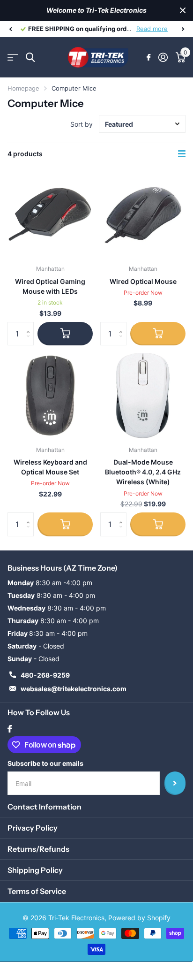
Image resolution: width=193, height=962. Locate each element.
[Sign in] (163, 57)
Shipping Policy (35, 870)
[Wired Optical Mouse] (143, 215)
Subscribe (175, 783)
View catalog (12, 57)
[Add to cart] (65, 333)
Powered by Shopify (139, 918)
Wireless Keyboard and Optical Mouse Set (50, 467)
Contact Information (44, 806)
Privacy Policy (32, 827)
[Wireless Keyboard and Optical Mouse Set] (50, 395)
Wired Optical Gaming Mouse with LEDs (50, 286)
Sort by (81, 124)
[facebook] (9, 729)
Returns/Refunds (38, 849)
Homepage (23, 88)
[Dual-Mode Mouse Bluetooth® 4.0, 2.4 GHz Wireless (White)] (143, 395)
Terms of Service (36, 891)
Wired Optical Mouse (143, 281)
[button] (10, 29)
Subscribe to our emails (45, 763)
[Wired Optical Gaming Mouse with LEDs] (50, 215)
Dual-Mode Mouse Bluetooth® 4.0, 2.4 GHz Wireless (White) (143, 472)
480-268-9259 (45, 675)
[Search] (30, 57)
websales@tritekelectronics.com (73, 689)
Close (182, 10)
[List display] (182, 154)
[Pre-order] (158, 333)
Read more (160, 28)
